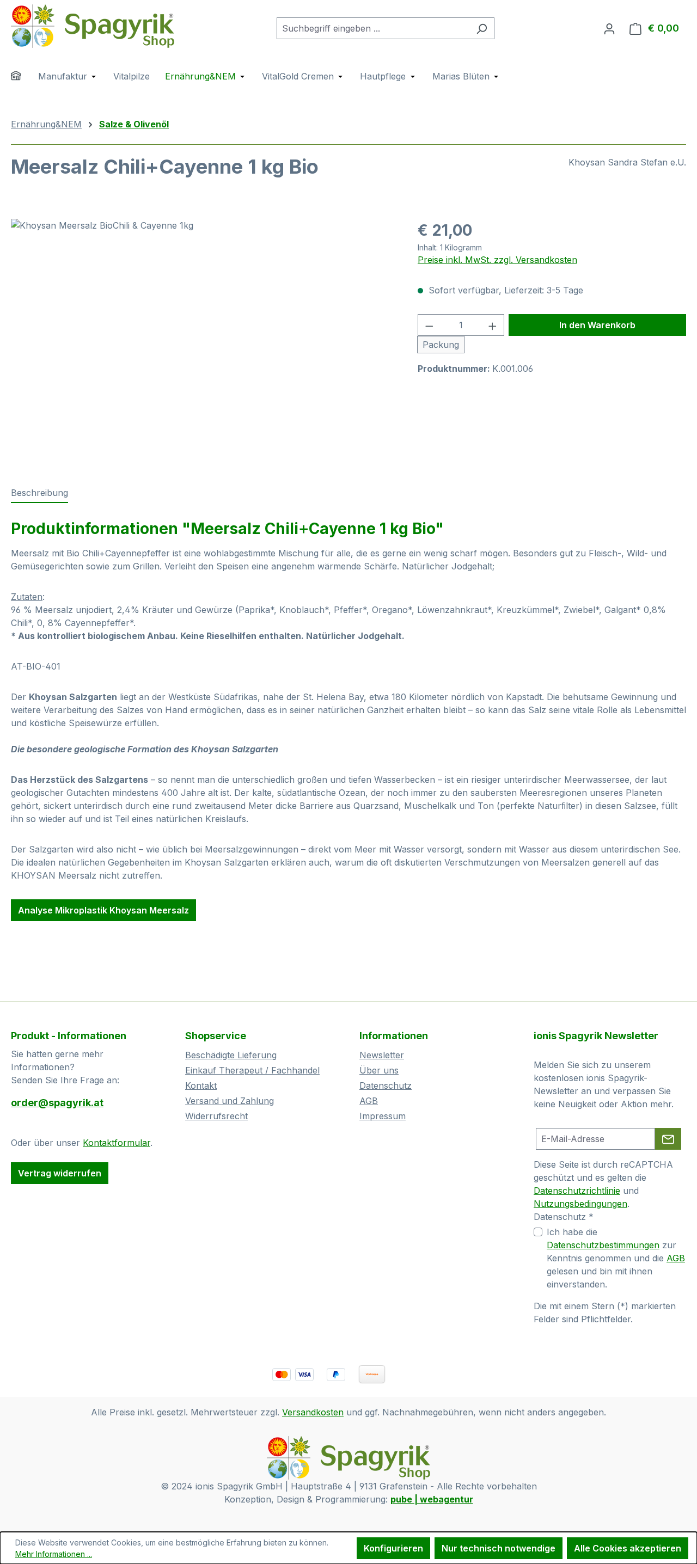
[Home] (23, 77)
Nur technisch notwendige (498, 1548)
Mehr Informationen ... (53, 1554)
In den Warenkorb (597, 325)
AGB (368, 1100)
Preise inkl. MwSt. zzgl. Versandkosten (497, 259)
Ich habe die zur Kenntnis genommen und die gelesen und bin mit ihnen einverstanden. (616, 1258)
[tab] (39, 493)
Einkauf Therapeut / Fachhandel (252, 1070)
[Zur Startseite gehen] (92, 26)
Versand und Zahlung (229, 1100)
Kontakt (201, 1085)
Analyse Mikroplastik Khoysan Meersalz (103, 910)
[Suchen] (481, 28)
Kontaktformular (116, 1142)
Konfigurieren (393, 1548)
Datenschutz (385, 1085)
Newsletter (381, 1055)
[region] (203, 336)
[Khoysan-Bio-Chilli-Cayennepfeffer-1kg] (203, 336)
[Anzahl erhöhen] (492, 325)
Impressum (382, 1116)
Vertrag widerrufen (59, 1173)
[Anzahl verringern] (429, 325)
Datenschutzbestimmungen (603, 1245)
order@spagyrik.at (57, 1102)
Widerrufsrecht (216, 1116)
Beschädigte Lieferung (231, 1055)
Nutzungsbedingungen (580, 1203)
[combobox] (373, 28)
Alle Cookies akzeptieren (627, 1548)
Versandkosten (313, 1412)
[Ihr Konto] (609, 28)
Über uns (379, 1070)
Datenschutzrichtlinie (577, 1190)
